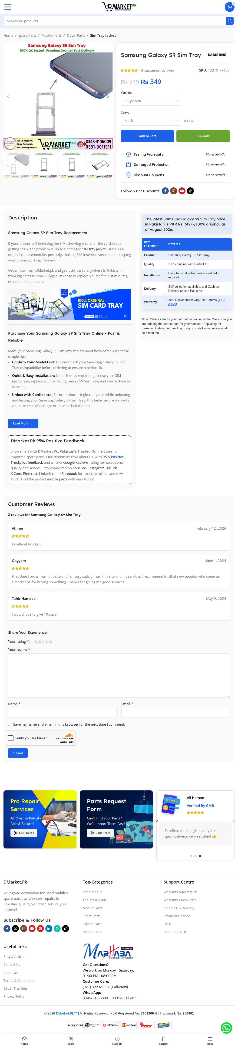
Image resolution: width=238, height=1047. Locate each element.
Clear (190, 121)
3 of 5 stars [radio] (43, 641)
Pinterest (30, 473)
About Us (10, 972)
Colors (125, 112)
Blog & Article (13, 956)
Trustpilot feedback (27, 462)
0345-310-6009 (95, 998)
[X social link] (15, 928)
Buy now (203, 136)
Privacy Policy (13, 996)
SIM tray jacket (94, 249)
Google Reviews (76, 462)
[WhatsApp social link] (57, 928)
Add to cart (147, 136)
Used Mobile (92, 892)
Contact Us (11, 964)
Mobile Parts (52, 35)
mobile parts (57, 479)
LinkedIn (46, 473)
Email (127, 703)
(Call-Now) (119, 987)
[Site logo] (119, 6)
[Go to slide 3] (200, 856)
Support (172, 882)
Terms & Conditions (18, 980)
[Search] (230, 21)
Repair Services (176, 932)
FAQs (168, 924)
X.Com (16, 473)
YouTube (80, 468)
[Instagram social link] (173, 190)
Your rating (18, 641)
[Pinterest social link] (40, 928)
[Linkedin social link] (48, 928)
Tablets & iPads (95, 900)
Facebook (69, 473)
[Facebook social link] (165, 190)
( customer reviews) (157, 70)
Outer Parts (76, 35)
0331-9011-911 (124, 998)
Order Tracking (15, 988)
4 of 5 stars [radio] (47, 641)
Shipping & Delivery (179, 908)
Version (126, 93)
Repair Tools (92, 932)
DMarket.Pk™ (66, 1013)
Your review (19, 649)
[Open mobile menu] (8, 7)
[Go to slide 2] (195, 856)
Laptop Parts (92, 924)
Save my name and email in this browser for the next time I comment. (69, 724)
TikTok (111, 468)
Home (8, 35)
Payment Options (177, 916)
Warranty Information (180, 892)
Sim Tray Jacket (103, 35)
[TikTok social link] (190, 190)
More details (215, 175)
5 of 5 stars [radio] (50, 641)
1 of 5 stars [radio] (35, 641)
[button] (8, 96)
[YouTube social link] (181, 190)
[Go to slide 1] (191, 856)
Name (14, 703)
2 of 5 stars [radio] (39, 641)
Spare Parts (27, 35)
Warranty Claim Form (180, 900)
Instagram (97, 468)
